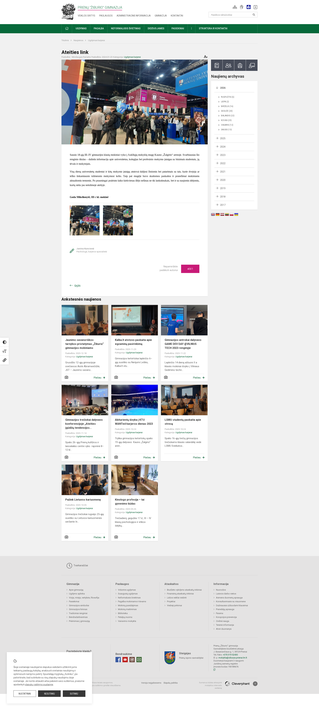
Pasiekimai (74, 601)
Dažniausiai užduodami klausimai (232, 605)
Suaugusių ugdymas (128, 593)
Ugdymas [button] (81, 28)
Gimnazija (161, 15)
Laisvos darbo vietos (226, 593)
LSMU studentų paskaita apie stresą (183, 421)
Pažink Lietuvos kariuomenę (83, 499)
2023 (222, 155)
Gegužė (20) (227, 111)
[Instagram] (132, 659)
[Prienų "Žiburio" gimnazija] (69, 11)
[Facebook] (118, 659)
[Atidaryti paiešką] (254, 14)
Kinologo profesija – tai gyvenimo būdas (129, 501)
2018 (222, 196)
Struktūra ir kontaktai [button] (213, 28)
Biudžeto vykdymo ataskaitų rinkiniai (184, 590)
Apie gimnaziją (76, 590)
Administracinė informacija (134, 15)
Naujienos (79, 40)
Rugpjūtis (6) (227, 97)
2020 (222, 180)
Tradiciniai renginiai (78, 613)
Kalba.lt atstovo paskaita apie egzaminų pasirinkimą (133, 342)
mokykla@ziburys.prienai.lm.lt (232, 657)
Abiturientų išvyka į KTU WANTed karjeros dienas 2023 (134, 421)
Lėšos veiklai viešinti (177, 597)
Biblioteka (123, 613)
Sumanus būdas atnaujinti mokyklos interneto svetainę (210, 685)
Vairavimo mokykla (127, 621)
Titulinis (65, 40)
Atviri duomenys (223, 629)
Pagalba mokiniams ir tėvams (132, 601)
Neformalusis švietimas (129, 597)
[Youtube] (125, 659)
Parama (219, 613)
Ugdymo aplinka (77, 593)
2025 (222, 138)
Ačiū (190, 268)
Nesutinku (49, 693)
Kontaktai (177, 15)
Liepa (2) (225, 101)
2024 (222, 146)
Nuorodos (221, 590)
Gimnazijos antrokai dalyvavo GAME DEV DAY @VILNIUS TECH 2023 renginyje (183, 344)
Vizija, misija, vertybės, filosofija (84, 597)
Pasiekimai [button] (177, 28)
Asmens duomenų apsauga (229, 597)
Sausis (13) (226, 129)
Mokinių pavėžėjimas (128, 605)
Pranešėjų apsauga (225, 609)
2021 (222, 171)
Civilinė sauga (222, 621)
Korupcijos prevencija (226, 617)
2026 (222, 88)
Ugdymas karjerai (96, 40)
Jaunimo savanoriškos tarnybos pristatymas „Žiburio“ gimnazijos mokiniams (84, 344)
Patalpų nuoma (125, 617)
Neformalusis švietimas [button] (126, 28)
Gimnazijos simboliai (79, 605)
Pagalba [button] (99, 28)
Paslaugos (106, 15)
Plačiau (97, 377)
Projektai (171, 601)
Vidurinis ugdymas (127, 590)
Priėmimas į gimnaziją (79, 621)
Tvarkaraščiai (80, 565)
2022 (222, 163)
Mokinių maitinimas (127, 609)
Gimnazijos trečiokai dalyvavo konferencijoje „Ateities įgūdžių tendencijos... (84, 423)
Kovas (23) (226, 120)
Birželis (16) (227, 106)
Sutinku (74, 693)
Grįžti (77, 285)
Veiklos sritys (86, 15)
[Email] (139, 659)
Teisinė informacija (225, 625)
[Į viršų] (255, 683)
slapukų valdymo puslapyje (39, 684)
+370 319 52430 (230, 654)
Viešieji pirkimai (174, 605)
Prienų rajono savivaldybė (191, 658)
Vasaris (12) (227, 125)
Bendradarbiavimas (78, 617)
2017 (222, 205)
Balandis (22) (227, 115)
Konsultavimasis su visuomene (231, 601)
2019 (222, 188)
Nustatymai (25, 693)
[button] (235, 7)
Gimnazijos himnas (78, 609)
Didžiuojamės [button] (156, 28)
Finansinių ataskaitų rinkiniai (180, 593)
